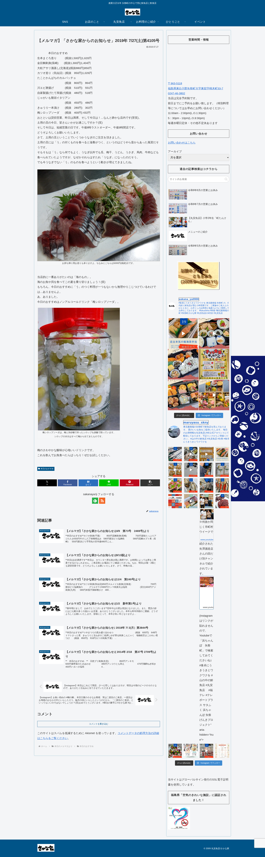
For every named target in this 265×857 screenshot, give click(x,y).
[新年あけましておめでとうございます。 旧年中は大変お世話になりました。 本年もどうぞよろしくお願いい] (214, 395)
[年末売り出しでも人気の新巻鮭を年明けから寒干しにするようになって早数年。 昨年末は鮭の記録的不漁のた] (222, 485)
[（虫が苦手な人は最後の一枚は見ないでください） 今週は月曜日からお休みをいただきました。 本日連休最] (206, 470)
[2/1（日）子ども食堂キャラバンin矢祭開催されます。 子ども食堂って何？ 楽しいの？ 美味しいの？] (214, 364)
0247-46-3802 (176, 93)
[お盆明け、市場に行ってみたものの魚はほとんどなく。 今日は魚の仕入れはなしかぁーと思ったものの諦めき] (175, 454)
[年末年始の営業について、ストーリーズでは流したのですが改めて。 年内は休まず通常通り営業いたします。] (222, 751)
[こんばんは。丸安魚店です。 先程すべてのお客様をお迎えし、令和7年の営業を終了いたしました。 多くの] (206, 751)
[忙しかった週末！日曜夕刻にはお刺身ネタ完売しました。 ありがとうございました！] (206, 454)
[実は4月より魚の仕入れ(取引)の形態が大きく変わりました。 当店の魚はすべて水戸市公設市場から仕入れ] (206, 485)
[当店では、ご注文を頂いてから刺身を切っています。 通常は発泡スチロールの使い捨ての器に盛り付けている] (175, 751)
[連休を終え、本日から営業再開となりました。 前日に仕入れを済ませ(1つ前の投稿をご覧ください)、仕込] (191, 470)
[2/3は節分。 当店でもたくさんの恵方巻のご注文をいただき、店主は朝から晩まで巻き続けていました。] (191, 501)
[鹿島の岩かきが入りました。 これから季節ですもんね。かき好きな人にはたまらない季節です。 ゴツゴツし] (191, 485)
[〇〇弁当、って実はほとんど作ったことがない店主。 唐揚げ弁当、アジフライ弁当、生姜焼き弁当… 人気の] (222, 454)
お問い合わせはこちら (182, 142)
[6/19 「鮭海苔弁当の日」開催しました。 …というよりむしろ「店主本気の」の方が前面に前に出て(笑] (183, 333)
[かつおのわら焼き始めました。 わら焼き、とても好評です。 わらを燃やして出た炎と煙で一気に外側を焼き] (175, 485)
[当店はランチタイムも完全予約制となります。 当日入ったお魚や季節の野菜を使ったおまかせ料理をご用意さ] (214, 333)
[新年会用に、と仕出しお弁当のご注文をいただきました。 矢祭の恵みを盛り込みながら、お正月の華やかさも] (183, 395)
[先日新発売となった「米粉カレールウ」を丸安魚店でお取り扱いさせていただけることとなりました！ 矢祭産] (222, 470)
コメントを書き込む (98, 724)
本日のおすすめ (47, 469)
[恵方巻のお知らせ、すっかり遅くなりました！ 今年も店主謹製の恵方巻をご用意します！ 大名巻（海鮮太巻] (191, 751)
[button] (150, 482)
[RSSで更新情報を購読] (102, 501)
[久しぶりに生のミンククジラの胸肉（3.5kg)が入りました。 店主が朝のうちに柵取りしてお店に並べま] (222, 501)
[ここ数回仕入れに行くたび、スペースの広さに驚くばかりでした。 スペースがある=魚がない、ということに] (191, 454)
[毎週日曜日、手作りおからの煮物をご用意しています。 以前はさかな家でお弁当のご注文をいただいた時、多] (175, 470)
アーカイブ (175, 151)
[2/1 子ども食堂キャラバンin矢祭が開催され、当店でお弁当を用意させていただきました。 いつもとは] (183, 364)
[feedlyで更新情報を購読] (95, 501)
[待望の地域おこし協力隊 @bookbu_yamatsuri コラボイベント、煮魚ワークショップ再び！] (175, 501)
